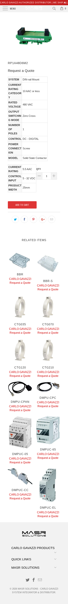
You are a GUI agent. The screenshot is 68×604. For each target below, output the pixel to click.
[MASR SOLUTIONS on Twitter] (27, 580)
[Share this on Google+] (42, 219)
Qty (38, 169)
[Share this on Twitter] (15, 219)
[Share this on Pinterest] (33, 219)
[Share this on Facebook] (24, 219)
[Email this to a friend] (51, 219)
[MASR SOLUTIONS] (34, 8)
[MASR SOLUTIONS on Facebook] (33, 580)
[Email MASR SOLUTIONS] (40, 580)
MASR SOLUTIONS (28, 588)
